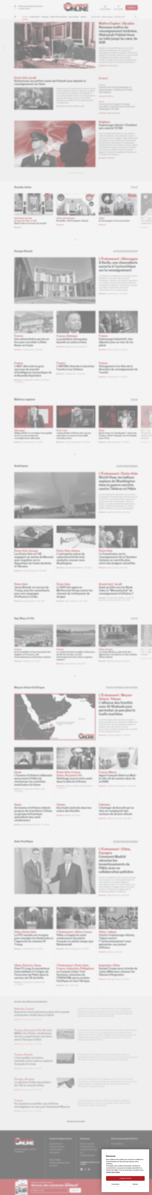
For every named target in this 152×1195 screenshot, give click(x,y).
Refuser (135, 1184)
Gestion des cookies (113, 1172)
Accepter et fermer (125, 1178)
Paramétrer (115, 1184)
